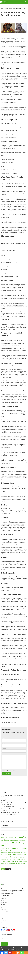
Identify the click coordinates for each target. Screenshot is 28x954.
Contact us (3, 920)
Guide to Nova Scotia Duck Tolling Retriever (12, 852)
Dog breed (6, 8)
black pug (3, 839)
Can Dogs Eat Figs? (5, 816)
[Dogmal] (4, 2)
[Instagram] (7, 930)
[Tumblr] (11, 930)
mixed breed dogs (19, 856)
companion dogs (4, 840)
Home (2, 8)
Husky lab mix (6, 854)
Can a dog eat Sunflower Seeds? (8, 806)
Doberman (8, 843)
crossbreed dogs (10, 840)
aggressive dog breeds (4, 837)
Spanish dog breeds (6, 864)
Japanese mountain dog (7, 856)
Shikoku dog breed (7, 863)
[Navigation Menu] (25, 2)
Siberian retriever (12, 863)
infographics (19, 854)
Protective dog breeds (19, 861)
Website (4, 748)
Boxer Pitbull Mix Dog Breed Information (9, 819)
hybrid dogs (12, 854)
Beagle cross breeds (12, 837)
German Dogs (24, 848)
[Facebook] (2, 930)
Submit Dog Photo (5, 922)
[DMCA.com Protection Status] (6, 869)
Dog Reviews (4, 902)
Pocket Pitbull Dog (17, 859)
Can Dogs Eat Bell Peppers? (7, 821)
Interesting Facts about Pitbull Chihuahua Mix (10, 814)
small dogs (18, 863)
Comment (4, 754)
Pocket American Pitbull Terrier (9, 859)
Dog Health (3, 900)
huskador (2, 854)
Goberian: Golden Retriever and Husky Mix (10, 812)
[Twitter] (4, 930)
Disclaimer (3, 916)
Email (3, 743)
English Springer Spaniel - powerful (6, 848)
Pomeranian (22, 859)
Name (4, 738)
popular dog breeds (8, 861)
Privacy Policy (4, 918)
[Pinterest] (9, 930)
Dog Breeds (16, 843)
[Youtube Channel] (14, 930)
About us (3, 913)
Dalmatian (16, 840)
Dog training (3, 909)
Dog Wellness (4, 904)
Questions (3, 906)
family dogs (16, 848)
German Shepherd (6, 850)
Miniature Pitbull (13, 856)
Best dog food (21, 837)
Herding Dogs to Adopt (22, 852)
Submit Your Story (5, 924)
